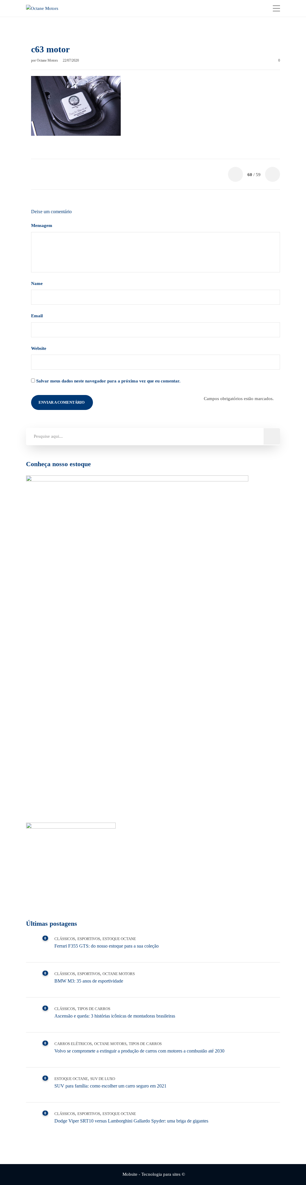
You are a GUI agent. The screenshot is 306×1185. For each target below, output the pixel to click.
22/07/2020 (71, 60)
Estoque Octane (119, 939)
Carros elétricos (73, 1043)
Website (38, 348)
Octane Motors (48, 60)
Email (37, 315)
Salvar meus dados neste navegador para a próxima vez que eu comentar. (108, 381)
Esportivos (88, 939)
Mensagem (42, 225)
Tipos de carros (93, 1008)
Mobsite (130, 1174)
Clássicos (64, 939)
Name (37, 283)
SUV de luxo (102, 1078)
